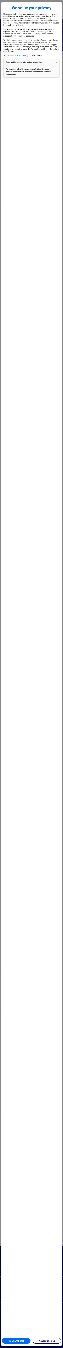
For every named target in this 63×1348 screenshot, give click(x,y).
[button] (31, 62)
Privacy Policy (22, 55)
